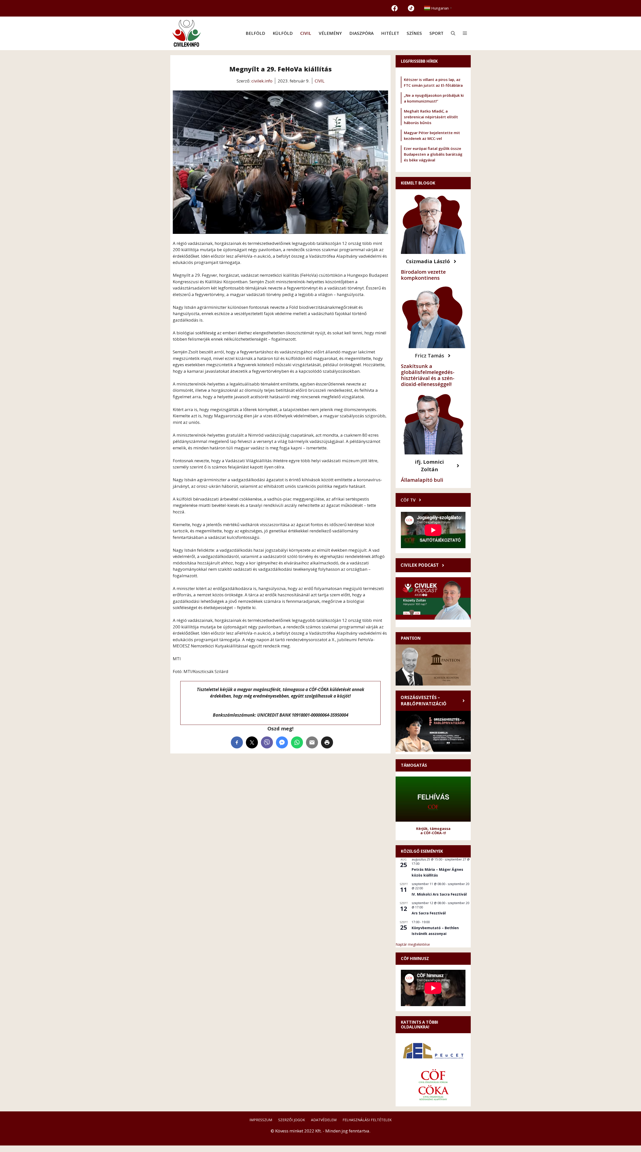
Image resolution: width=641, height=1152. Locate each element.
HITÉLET (390, 33)
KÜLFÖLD (283, 33)
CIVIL (305, 33)
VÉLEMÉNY (330, 33)
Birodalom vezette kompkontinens (423, 274)
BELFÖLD (255, 33)
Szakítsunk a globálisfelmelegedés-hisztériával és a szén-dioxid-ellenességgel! (427, 375)
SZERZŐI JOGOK (291, 1119)
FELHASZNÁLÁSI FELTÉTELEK (367, 1119)
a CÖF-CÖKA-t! (433, 832)
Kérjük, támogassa (433, 828)
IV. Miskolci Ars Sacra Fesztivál (439, 894)
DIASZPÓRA (361, 33)
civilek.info (261, 81)
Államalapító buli (422, 479)
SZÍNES (414, 33)
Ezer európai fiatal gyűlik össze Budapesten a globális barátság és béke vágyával (433, 154)
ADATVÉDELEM (324, 1119)
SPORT (436, 33)
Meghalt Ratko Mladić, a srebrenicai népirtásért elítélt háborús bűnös (431, 117)
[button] (453, 33)
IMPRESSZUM (260, 1119)
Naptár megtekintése (413, 944)
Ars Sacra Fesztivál (429, 913)
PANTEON (411, 638)
